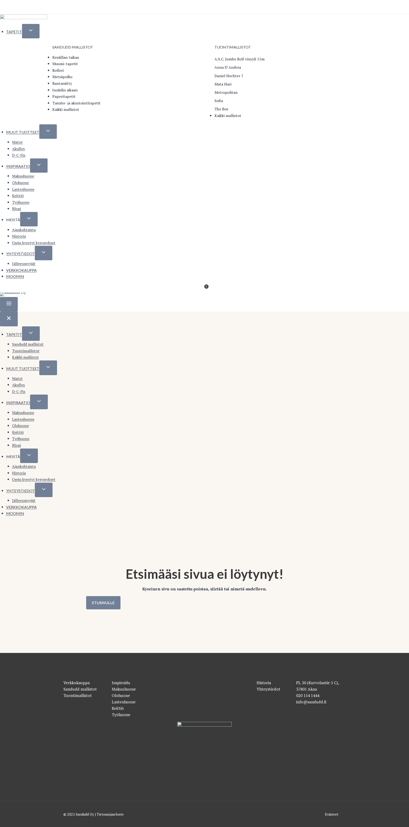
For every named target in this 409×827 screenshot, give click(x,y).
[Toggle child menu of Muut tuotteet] (48, 131)
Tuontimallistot (26, 350)
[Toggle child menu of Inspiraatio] (39, 165)
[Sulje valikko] (9, 319)
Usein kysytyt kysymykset (33, 242)
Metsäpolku (62, 76)
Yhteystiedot (20, 253)
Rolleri (58, 70)
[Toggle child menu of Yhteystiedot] (43, 253)
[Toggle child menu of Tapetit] (31, 31)
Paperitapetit (64, 96)
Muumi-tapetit (65, 63)
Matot (17, 142)
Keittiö (18, 195)
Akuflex (18, 148)
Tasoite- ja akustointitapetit (76, 103)
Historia (19, 236)
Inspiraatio (18, 166)
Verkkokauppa (21, 270)
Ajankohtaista (24, 229)
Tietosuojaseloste (110, 814)
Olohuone (20, 182)
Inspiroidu (121, 682)
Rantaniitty (62, 83)
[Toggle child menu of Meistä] (29, 219)
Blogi (16, 208)
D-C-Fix (18, 155)
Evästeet (331, 814)
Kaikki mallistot (65, 109)
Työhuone (20, 202)
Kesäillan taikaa (65, 57)
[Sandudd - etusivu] (23, 18)
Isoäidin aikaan (65, 90)
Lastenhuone (23, 189)
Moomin (15, 276)
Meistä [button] (13, 219)
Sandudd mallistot (28, 344)
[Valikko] (9, 304)
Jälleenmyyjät (24, 263)
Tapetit (14, 31)
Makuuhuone (23, 176)
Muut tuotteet (22, 132)
